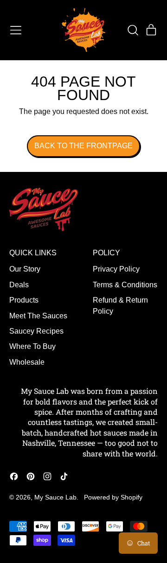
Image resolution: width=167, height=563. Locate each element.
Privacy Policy (116, 269)
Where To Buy (32, 346)
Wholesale (27, 362)
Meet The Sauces (38, 316)
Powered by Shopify (113, 497)
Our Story (24, 269)
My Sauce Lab (55, 497)
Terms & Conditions (125, 285)
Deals (19, 285)
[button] (132, 30)
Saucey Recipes (36, 331)
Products (24, 300)
